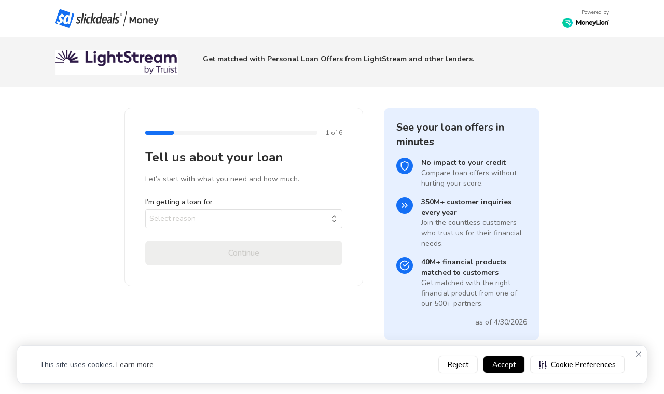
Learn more (135, 365)
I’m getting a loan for (179, 202)
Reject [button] (458, 365)
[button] (577, 364)
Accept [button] (504, 365)
